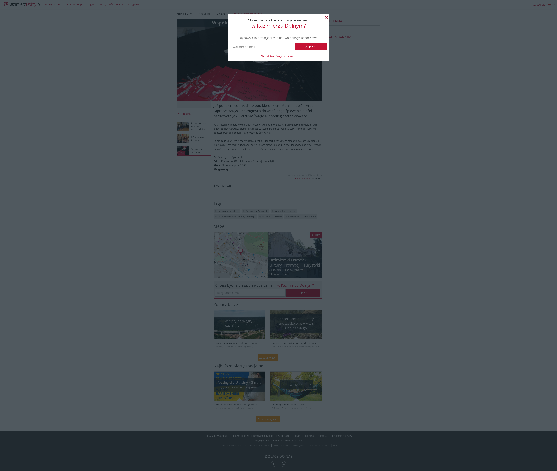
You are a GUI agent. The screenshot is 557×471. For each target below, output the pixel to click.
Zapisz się (311, 47)
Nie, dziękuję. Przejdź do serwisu (278, 56)
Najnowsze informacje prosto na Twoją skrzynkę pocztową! (278, 38)
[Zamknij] (326, 17)
